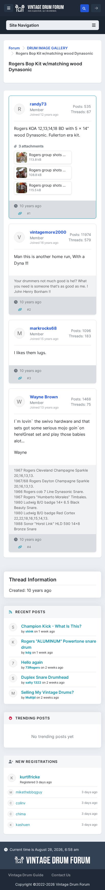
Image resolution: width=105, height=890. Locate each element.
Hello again (32, 662)
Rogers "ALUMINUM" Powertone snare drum (58, 644)
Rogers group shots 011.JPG (52, 170)
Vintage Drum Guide (25, 875)
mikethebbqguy (29, 792)
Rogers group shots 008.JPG (53, 155)
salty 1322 (33, 682)
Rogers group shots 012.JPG (53, 185)
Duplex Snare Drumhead (45, 677)
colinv (20, 803)
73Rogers (33, 667)
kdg (28, 652)
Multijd (30, 697)
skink (29, 631)
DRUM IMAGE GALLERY (47, 48)
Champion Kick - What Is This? (51, 626)
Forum (14, 48)
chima (21, 814)
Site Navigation (24, 25)
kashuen (23, 824)
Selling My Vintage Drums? (47, 692)
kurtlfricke (30, 776)
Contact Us (61, 875)
